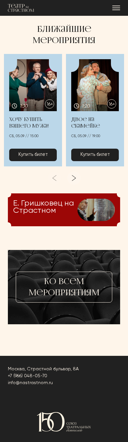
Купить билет (33, 154)
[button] (33, 110)
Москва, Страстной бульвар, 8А (43, 369)
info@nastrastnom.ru (30, 383)
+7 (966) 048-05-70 (27, 376)
